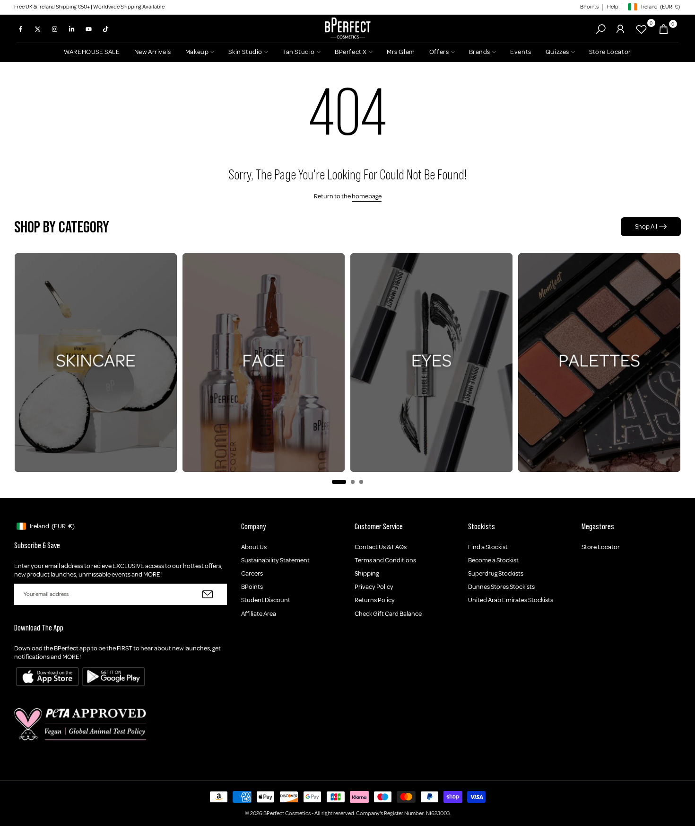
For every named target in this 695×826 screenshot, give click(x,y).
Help (612, 6)
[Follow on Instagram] (54, 29)
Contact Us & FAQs (381, 547)
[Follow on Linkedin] (71, 29)
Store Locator (610, 52)
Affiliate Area (258, 614)
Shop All (646, 226)
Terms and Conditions (385, 560)
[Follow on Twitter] (37, 29)
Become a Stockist (493, 560)
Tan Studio (298, 52)
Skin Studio (245, 52)
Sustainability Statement (275, 560)
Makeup (197, 52)
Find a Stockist (488, 547)
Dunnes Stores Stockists (501, 587)
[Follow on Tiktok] (105, 29)
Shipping (367, 573)
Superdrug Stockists (495, 573)
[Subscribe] (207, 594)
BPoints (589, 6)
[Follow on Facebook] (20, 29)
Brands (480, 52)
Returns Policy (375, 600)
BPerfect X (351, 52)
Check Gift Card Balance (388, 614)
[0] (641, 29)
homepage (367, 196)
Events (520, 52)
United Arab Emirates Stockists (510, 600)
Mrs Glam (401, 52)
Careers (252, 573)
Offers (439, 52)
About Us (254, 547)
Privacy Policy (374, 587)
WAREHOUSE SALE (92, 52)
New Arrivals (152, 52)
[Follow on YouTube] (88, 29)
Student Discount (265, 600)
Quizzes (557, 52)
